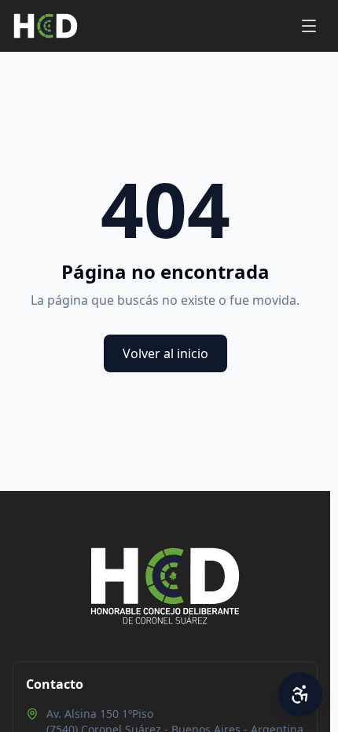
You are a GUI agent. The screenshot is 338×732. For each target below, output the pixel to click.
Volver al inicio (165, 353)
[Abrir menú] (309, 26)
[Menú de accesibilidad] (300, 694)
